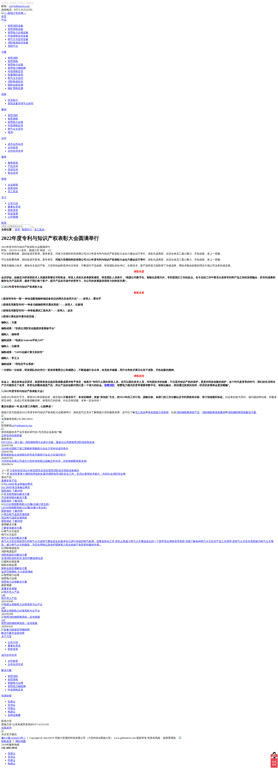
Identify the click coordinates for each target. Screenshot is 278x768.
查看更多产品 (9, 480)
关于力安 (6, 636)
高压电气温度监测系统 (14, 517)
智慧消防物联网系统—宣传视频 (19, 623)
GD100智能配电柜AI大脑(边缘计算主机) (24, 507)
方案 (3, 52)
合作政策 (13, 661)
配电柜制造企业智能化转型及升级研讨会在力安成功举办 (33, 454)
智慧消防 (109, 385)
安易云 (5, 2)
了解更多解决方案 (11, 527)
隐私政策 (6, 741)
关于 (3, 197)
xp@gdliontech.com (19, 6)
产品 (3, 19)
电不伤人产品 (9, 598)
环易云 (22, 2)
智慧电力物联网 (17, 686)
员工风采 (39, 229)
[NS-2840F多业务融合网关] (17, 484)
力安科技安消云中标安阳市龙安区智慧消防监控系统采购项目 (44, 470)
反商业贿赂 (14, 715)
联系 (3, 222)
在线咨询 (6, 727)
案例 (3, 109)
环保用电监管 (15, 689)
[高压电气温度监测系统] (15, 514)
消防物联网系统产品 (187, 412)
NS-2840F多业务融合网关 (15, 487)
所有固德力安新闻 (158, 412)
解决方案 (6, 670)
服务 (3, 156)
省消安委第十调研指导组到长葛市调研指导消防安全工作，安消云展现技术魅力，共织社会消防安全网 (67, 473)
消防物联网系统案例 (213, 412)
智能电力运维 (15, 683)
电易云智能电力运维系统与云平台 (20, 610)
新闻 (3, 178)
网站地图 (20, 741)
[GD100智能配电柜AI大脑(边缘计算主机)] (25, 504)
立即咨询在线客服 (11, 435)
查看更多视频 (9, 588)
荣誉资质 (13, 649)
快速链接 (6, 695)
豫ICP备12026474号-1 (13, 738)
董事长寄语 (14, 645)
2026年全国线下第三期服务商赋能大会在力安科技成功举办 (34, 448)
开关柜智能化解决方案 (14, 497)
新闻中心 (27, 229)
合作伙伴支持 (15, 664)
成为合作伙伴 (9, 655)
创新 (3, 94)
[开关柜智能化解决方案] (15, 494)
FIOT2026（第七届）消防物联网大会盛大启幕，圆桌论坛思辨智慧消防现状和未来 (48, 442)
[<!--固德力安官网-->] (13, 13)
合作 (3, 138)
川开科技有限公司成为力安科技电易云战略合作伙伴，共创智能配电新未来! (44, 461)
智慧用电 (13, 679)
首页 (3, 16)
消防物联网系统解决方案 (242, 412)
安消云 (13, 2)
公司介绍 (13, 642)
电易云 (30, 2)
